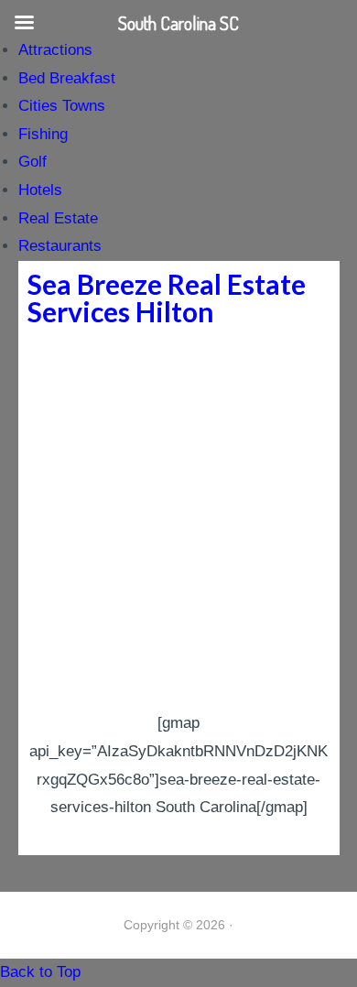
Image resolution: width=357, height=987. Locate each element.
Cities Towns (61, 105)
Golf (32, 161)
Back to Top (40, 972)
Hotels (40, 190)
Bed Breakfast (66, 78)
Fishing (43, 134)
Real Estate (58, 218)
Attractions (55, 50)
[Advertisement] (178, 521)
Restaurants (60, 246)
